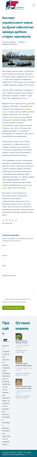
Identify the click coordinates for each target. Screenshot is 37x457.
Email (4, 255)
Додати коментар (9, 275)
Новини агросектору (9, 44)
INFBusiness (29, 454)
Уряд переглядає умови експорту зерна (24, 364)
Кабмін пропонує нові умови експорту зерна (24, 387)
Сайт (4, 266)
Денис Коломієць (22, 368)
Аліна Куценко (21, 345)
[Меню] (34, 5)
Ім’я (4, 246)
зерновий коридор (17, 117)
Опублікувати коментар (13, 308)
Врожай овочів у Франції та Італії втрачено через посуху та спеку (21, 344)
